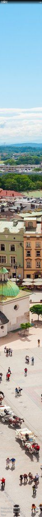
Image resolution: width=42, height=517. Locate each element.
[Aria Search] (39, 2)
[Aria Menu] (40, 2)
